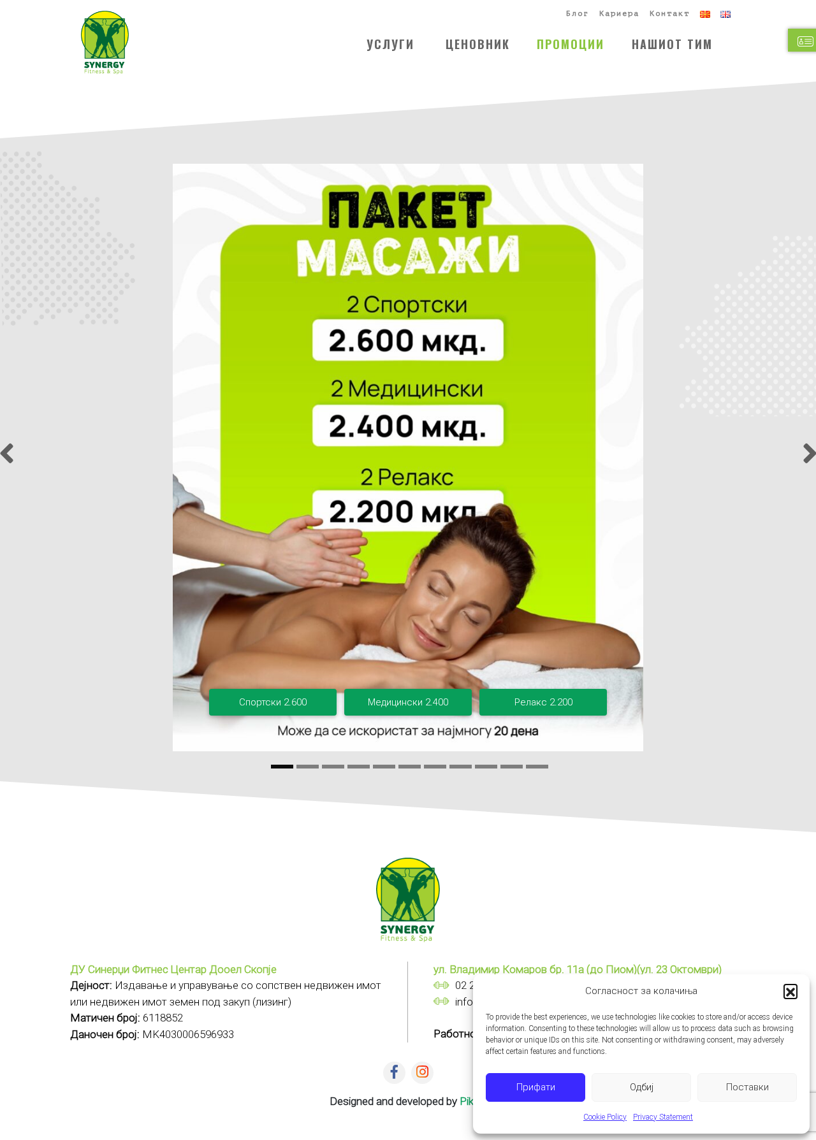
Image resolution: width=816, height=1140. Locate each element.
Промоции (570, 44)
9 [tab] (486, 767)
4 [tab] (358, 767)
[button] (790, 991)
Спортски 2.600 (273, 702)
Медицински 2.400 (408, 702)
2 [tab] (307, 767)
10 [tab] (511, 767)
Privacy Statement (663, 1117)
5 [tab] (384, 767)
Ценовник (478, 44)
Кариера (619, 13)
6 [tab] (409, 767)
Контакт (670, 13)
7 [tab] (435, 767)
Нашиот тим (672, 44)
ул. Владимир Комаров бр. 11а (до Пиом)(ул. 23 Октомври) (577, 969)
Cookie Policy (605, 1117)
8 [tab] (460, 767)
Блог (577, 13)
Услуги (390, 44)
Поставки (747, 1087)
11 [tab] (537, 767)
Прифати (535, 1087)
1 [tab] (282, 767)
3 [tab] (333, 767)
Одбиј (641, 1087)
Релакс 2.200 (543, 702)
